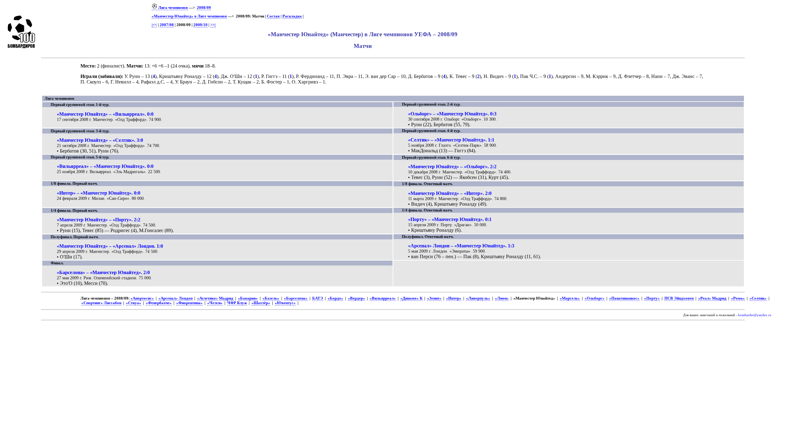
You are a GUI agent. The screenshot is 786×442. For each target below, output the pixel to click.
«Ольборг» (595, 298)
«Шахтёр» (260, 303)
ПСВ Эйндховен (679, 298)
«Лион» (502, 298)
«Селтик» (758, 298)
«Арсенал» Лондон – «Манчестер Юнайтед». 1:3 (461, 245)
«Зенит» (434, 298)
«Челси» (215, 303)
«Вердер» (356, 298)
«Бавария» (248, 298)
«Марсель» (570, 298)
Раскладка (292, 16)
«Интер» (453, 298)
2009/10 (200, 25)
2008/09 (204, 8)
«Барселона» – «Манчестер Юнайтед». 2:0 (103, 272)
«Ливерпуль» (478, 298)
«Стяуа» (133, 303)
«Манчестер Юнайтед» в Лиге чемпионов (189, 16)
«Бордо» (335, 298)
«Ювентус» (285, 303)
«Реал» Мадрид (712, 298)
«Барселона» (296, 298)
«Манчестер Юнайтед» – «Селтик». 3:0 (100, 140)
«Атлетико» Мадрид (215, 298)
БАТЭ (317, 298)
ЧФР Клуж (237, 303)
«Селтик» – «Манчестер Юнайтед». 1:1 (451, 139)
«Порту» (652, 298)
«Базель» (271, 298)
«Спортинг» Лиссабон (101, 303)
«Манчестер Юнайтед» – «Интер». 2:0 (450, 193)
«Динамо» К (411, 298)
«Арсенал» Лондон (175, 298)
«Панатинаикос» (624, 298)
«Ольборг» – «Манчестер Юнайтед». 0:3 (452, 113)
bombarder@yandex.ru (754, 315)
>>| (213, 25)
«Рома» (738, 298)
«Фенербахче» (159, 303)
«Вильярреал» (383, 298)
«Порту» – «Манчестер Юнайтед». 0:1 (450, 219)
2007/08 (167, 25)
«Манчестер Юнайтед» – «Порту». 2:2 (98, 219)
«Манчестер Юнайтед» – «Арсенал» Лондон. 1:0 (110, 246)
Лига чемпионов (172, 8)
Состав (273, 16)
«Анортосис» (142, 298)
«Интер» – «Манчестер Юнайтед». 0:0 (98, 193)
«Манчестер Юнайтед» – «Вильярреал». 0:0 (105, 114)
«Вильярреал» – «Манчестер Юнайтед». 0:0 (105, 166)
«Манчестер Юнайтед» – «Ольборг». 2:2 (452, 166)
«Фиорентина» (189, 303)
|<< (154, 25)
